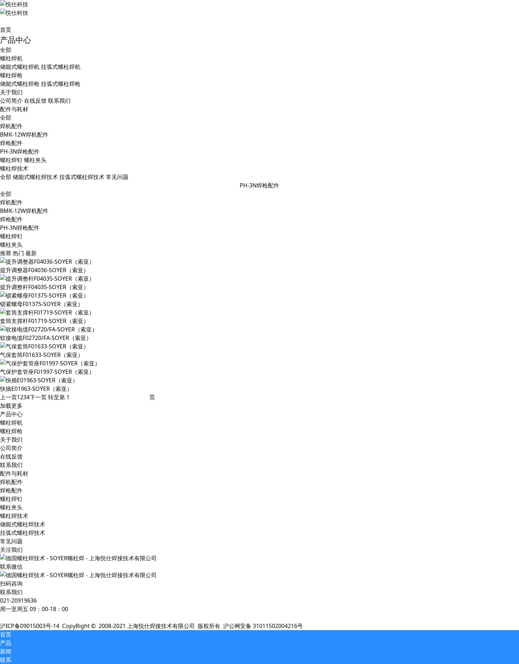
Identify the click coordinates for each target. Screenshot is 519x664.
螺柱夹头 (11, 245)
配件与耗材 (14, 473)
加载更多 (11, 405)
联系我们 (11, 465)
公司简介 (11, 448)
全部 (5, 50)
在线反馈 (11, 456)
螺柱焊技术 (14, 516)
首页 (5, 30)
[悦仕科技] (226, 8)
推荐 (5, 253)
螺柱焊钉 (11, 236)
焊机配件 (11, 202)
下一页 (38, 397)
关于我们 (11, 439)
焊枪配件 (11, 219)
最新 (31, 253)
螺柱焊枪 (11, 431)
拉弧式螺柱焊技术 (22, 533)
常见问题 (11, 541)
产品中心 (11, 414)
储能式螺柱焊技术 (22, 524)
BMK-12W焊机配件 (24, 211)
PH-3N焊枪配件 (20, 228)
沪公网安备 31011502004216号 (263, 626)
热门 (18, 253)
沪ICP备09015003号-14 (29, 626)
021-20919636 (18, 600)
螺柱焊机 (11, 422)
